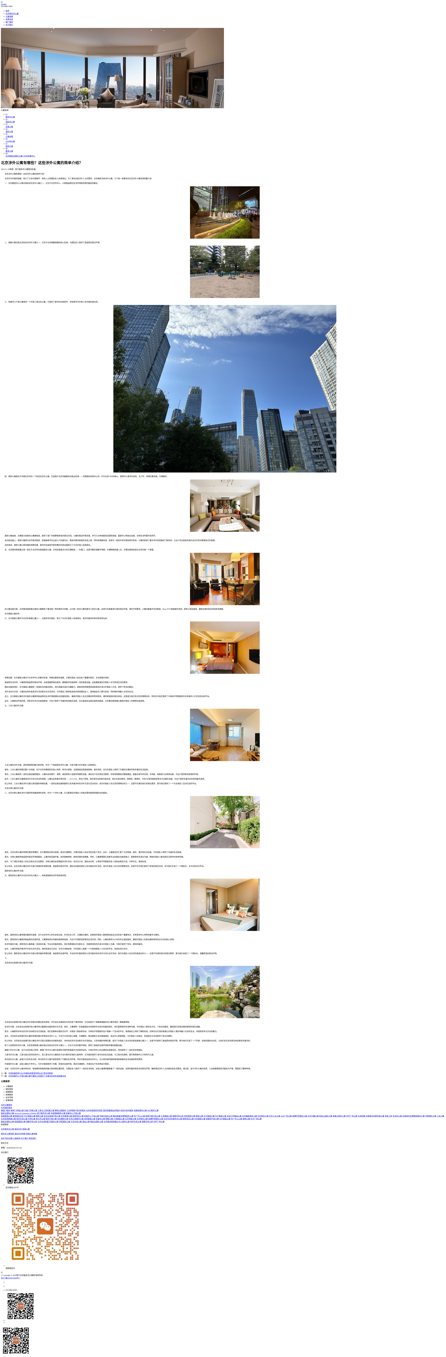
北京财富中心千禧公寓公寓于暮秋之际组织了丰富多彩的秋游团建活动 (37, 1076)
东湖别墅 (361, 1116)
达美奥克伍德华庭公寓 (375, 1116)
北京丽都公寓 (130, 1119)
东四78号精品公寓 (234, 1116)
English (4, 4)
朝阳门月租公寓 (17, 1110)
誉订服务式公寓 (43, 1113)
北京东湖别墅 (43, 1122)
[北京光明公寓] (225, 848)
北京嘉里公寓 (66, 1116)
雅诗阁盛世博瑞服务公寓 (123, 1116)
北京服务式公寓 (12, 14)
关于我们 (9, 25)
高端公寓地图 (31, 1134)
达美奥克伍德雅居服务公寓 (413, 1116)
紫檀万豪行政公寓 (152, 1116)
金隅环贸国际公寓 (299, 1116)
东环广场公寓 (351, 1116)
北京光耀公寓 (313, 1116)
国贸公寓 (39, 1116)
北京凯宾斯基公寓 (8, 1119)
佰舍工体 (388, 1116)
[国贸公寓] (225, 531)
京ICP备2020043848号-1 (10, 1278)
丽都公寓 (109, 1119)
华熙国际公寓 (430, 1116)
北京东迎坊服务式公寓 (173, 1119)
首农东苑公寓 (21, 1119)
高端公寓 (26, 1129)
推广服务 (9, 22)
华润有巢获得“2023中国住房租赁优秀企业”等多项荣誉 (30, 1073)
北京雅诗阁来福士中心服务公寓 (117, 1122)
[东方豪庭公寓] (225, 673)
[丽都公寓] (225, 297)
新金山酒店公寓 (325, 1116)
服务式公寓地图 (7, 1134)
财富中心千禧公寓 (73, 1113)
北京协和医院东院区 (94, 1110)
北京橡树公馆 (62, 1119)
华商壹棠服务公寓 (58, 1113)
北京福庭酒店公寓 (249, 1116)
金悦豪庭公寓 (89, 1119)
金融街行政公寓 (212, 1119)
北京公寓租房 (6, 1105)
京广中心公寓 (139, 1116)
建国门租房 (5, 1110)
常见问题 (9, 1138)
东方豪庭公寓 (29, 1116)
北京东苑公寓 (76, 1122)
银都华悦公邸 (178, 1116)
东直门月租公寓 (30, 1110)
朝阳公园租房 (60, 1110)
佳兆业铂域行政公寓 (52, 1116)
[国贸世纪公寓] (225, 930)
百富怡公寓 (100, 1119)
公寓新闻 (16, 1138)
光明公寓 (31, 1119)
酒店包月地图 (20, 1134)
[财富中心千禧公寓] (224, 472)
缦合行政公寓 (51, 1119)
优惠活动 (9, 19)
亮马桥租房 (80, 1110)
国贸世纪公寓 (78, 1116)
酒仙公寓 (86, 1122)
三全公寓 (440, 1116)
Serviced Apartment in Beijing (25, 1113)
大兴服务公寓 (152, 1110)
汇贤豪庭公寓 (166, 1116)
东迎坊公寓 (397, 1116)
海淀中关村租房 (126, 1110)
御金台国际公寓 (7, 1113)
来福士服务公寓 (339, 1116)
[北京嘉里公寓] (225, 238)
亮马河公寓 (40, 1119)
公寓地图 (9, 16)
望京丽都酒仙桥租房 (111, 1110)
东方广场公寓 (256, 1119)
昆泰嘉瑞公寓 (6, 1116)
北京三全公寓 (274, 1116)
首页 (7, 11)
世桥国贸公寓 (189, 1116)
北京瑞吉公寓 (263, 1116)
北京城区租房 (6, 1108)
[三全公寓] (225, 760)
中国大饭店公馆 (105, 1116)
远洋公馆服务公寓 (76, 1119)
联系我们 (32, 1138)
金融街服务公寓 (140, 1110)
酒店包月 (18, 1129)
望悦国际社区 (18, 1116)
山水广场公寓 (286, 1116)
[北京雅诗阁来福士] (225, 604)
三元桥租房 (71, 1110)
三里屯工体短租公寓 (46, 1110)
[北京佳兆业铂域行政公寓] (225, 1018)
